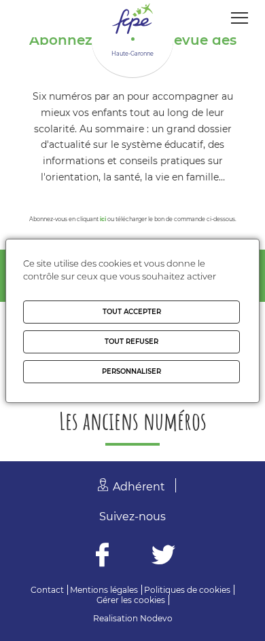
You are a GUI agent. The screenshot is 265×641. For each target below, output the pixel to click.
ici (103, 219)
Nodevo (156, 618)
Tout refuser (131, 341)
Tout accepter (132, 311)
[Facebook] (102, 556)
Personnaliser (131, 371)
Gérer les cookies (130, 600)
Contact (47, 590)
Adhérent (139, 486)
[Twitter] (163, 556)
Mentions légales (104, 590)
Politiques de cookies (187, 590)
